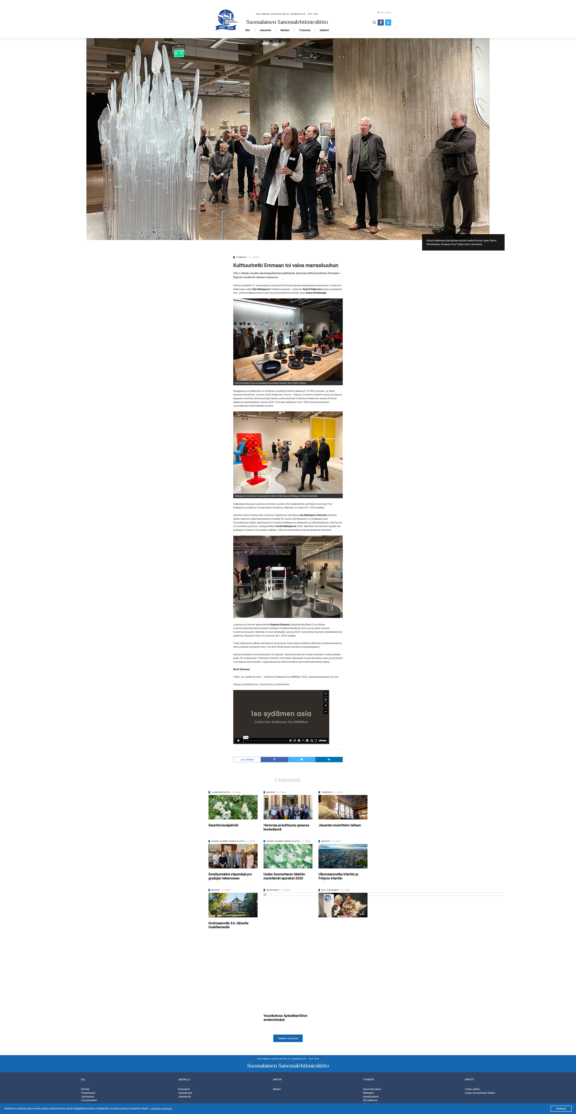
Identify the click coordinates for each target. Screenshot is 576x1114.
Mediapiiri (368, 1092)
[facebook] (274, 759)
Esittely (85, 1089)
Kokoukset (184, 1089)
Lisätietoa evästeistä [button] (161, 1108)
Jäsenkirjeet (185, 1092)
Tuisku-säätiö (472, 1089)
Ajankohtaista (371, 1096)
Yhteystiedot (88, 1092)
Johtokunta (87, 1096)
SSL (247, 30)
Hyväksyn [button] (561, 1108)
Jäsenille (265, 30)
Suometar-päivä (372, 1089)
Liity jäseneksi (89, 1100)
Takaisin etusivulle (288, 1038)
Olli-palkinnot (370, 1100)
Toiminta (304, 30)
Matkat (285, 30)
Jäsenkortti (184, 1096)
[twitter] (301, 759)
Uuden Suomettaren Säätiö (480, 1092)
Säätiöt (324, 30)
